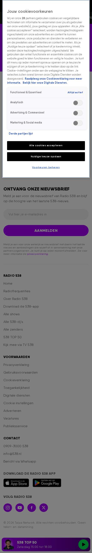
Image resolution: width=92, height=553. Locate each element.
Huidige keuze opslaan (46, 156)
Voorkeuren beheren (46, 167)
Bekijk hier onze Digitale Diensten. (45, 82)
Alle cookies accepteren (45, 145)
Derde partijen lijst (21, 133)
